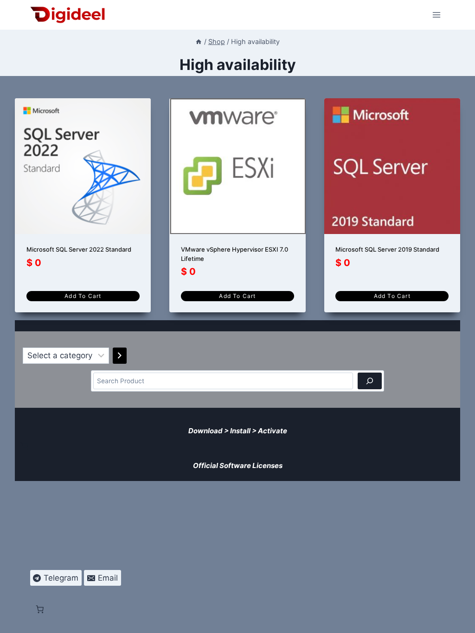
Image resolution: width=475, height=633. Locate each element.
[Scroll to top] (461, 619)
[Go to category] (120, 356)
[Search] (370, 381)
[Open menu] (436, 14)
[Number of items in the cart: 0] (24, 446)
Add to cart (82, 295)
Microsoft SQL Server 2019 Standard (387, 249)
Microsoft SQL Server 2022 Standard (78, 249)
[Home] (198, 41)
